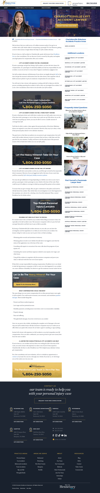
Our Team (59, 461)
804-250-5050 (38, 107)
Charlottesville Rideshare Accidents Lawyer (46, 39)
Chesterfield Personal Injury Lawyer (75, 212)
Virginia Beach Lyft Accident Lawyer (74, 58)
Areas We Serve (46, 7)
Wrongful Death (20, 473)
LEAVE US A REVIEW (60, 439)
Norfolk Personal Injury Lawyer (76, 207)
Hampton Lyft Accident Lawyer (75, 95)
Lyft (57, 74)
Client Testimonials (59, 470)
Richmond (40, 458)
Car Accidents (21, 461)
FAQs (82, 7)
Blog (71, 7)
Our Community (59, 464)
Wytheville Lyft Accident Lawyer (76, 81)
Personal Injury (21, 458)
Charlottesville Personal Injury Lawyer (24, 39)
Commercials (79, 470)
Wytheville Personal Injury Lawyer (74, 187)
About (5, 7)
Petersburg (40, 461)
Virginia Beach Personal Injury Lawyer (75, 198)
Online (60, 479)
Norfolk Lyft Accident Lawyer (75, 62)
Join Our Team (60, 473)
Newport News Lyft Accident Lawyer (74, 91)
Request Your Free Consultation (53, 3)
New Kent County (40, 464)
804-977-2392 (58, 430)
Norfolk (40, 470)
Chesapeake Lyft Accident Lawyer (73, 86)
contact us (15, 357)
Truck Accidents (20, 467)
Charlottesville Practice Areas (24, 7)
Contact (93, 7)
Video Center (79, 467)
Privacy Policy (15, 488)
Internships (60, 476)
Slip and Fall (21, 470)
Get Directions (19, 421)
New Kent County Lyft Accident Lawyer (75, 100)
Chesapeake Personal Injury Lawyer (74, 231)
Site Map (29, 488)
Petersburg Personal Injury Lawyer (74, 192)
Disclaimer (22, 488)
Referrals (59, 467)
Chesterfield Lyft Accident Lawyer (74, 72)
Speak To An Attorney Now (25, 284)
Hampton (40, 467)
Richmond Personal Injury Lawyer (73, 203)
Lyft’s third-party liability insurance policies (35, 175)
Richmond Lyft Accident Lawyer (75, 67)
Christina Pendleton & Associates (24, 485)
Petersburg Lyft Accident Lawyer (73, 77)
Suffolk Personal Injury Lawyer (76, 221)
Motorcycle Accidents (21, 464)
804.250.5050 (92, 4)
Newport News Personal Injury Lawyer (75, 226)
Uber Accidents (70, 46)
